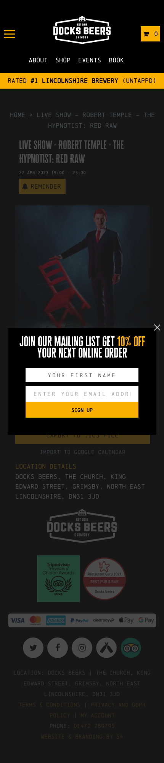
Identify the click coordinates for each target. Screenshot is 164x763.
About (38, 60)
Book (116, 60)
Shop (63, 60)
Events (89, 60)
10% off (131, 341)
